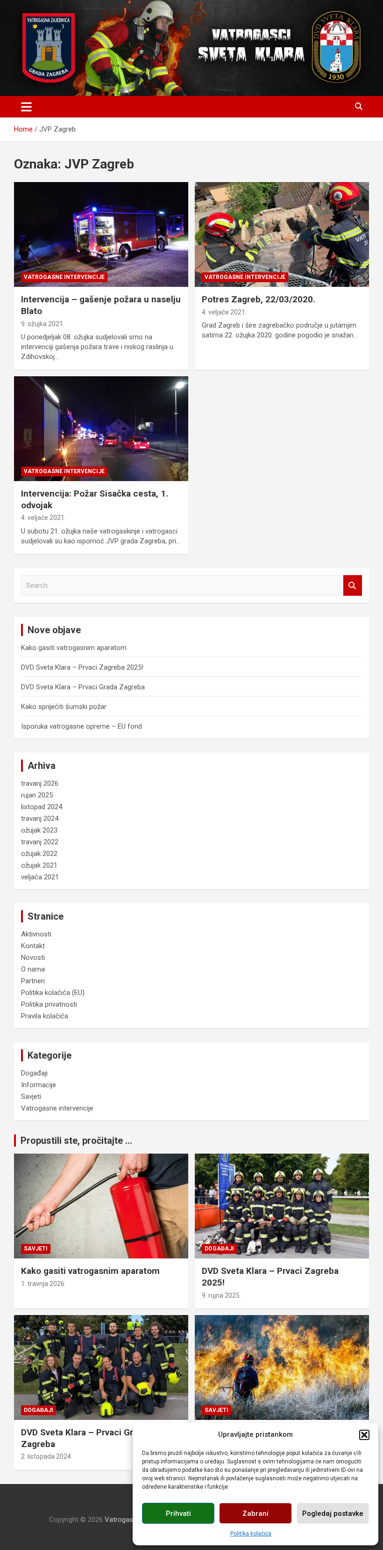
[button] (364, 1435)
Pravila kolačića (44, 1016)
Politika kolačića (250, 1533)
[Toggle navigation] (26, 106)
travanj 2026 (39, 783)
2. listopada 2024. (46, 1456)
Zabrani (255, 1513)
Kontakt (33, 946)
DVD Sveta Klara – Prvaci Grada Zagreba (83, 687)
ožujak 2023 (39, 830)
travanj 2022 (39, 842)
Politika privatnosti (49, 1004)
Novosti (33, 957)
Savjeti (31, 1096)
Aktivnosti (36, 934)
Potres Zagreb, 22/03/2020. (258, 299)
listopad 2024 (41, 807)
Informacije (38, 1085)
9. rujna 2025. (221, 1295)
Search (352, 585)
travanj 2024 (39, 818)
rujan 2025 (37, 795)
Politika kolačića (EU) (53, 992)
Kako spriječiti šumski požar (63, 706)
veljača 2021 (40, 877)
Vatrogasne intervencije (64, 277)
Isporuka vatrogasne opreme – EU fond (81, 726)
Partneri (33, 981)
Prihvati (178, 1513)
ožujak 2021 (39, 865)
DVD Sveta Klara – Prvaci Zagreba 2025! (82, 667)
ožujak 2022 (39, 853)
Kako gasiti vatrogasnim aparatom (74, 647)
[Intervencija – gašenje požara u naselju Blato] (101, 234)
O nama (33, 969)
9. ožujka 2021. (42, 324)
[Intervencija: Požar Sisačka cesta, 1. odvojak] (101, 428)
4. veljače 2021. (224, 312)
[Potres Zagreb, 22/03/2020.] (281, 234)
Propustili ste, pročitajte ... (76, 1140)
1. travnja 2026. (43, 1283)
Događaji (34, 1073)
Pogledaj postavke (332, 1513)
